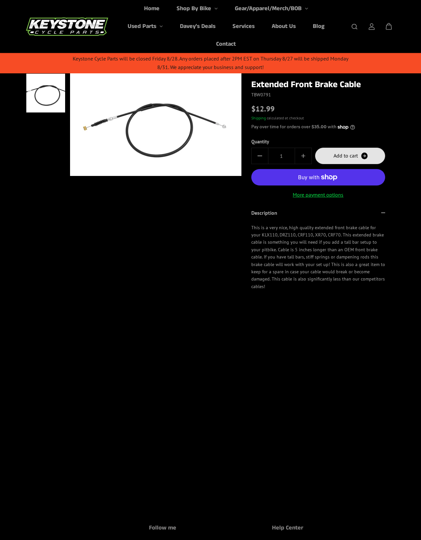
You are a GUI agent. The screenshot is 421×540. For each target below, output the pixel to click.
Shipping (258, 117)
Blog (319, 26)
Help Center (287, 528)
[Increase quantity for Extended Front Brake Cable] (303, 156)
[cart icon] (389, 26)
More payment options (318, 194)
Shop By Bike (195, 8)
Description (264, 212)
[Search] (354, 26)
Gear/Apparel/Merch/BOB (269, 8)
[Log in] (371, 26)
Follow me (162, 528)
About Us (284, 26)
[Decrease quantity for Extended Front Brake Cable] (259, 156)
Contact (226, 44)
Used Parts (143, 26)
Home (152, 8)
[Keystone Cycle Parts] (67, 26)
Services (244, 26)
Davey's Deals (197, 26)
